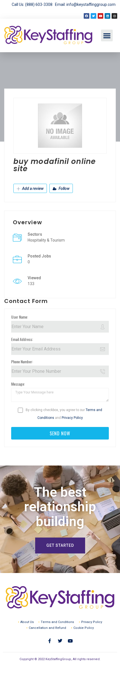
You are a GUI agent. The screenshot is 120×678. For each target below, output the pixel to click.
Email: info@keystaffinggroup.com (85, 4)
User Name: (19, 317)
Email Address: (22, 339)
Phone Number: (22, 361)
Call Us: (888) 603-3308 (33, 4)
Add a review (32, 188)
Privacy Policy (72, 418)
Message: (18, 384)
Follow (63, 188)
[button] (107, 35)
